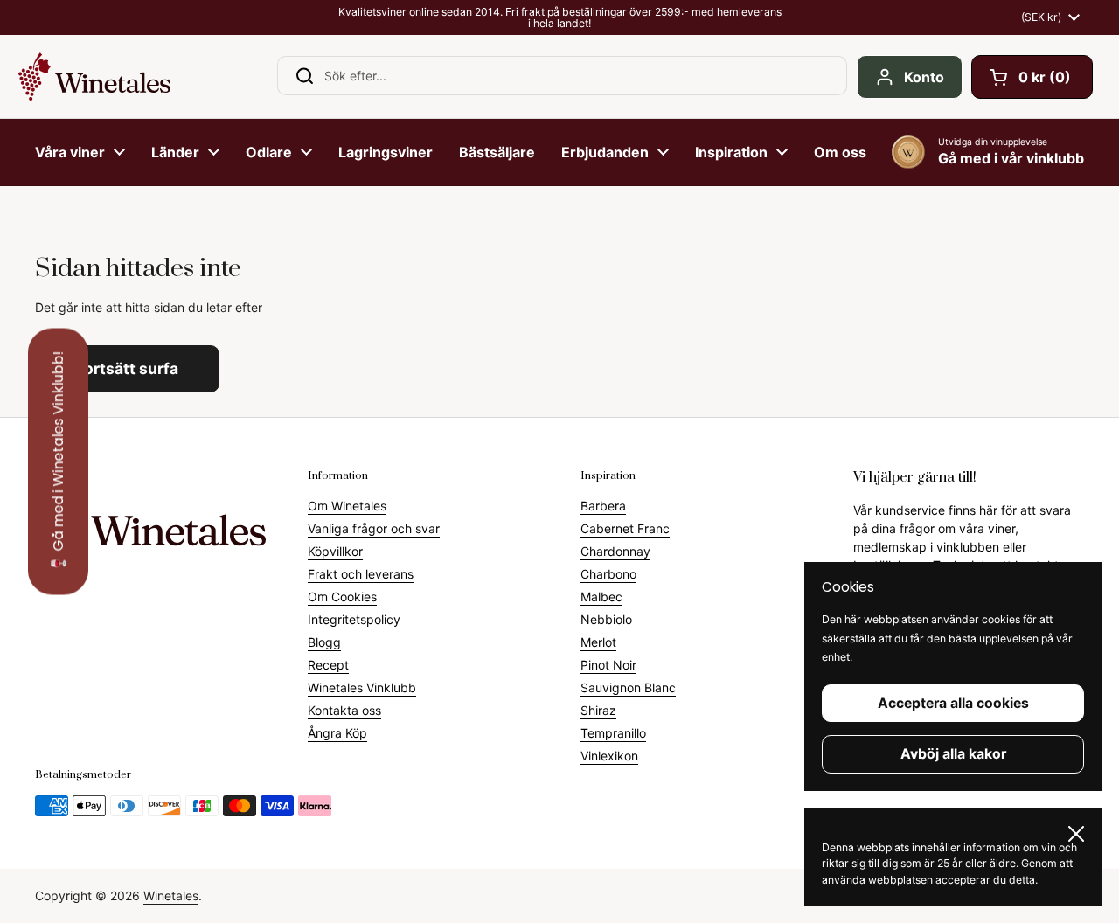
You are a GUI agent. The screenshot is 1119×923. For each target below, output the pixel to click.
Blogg (324, 642)
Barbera (603, 505)
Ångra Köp (337, 732)
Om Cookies (342, 596)
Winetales (170, 895)
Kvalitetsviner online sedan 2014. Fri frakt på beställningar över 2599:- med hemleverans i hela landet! (560, 18)
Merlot (598, 642)
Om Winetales (347, 505)
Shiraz (598, 710)
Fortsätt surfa (127, 368)
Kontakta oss (344, 710)
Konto (924, 77)
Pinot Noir (608, 664)
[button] (1032, 77)
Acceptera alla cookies (953, 703)
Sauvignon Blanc (628, 687)
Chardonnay (615, 551)
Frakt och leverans (361, 573)
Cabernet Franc (625, 528)
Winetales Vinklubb (362, 687)
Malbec (601, 596)
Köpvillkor (335, 551)
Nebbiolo (606, 619)
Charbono (608, 573)
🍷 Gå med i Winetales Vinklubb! (58, 462)
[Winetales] (94, 76)
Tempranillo (613, 732)
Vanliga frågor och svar (374, 528)
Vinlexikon (609, 755)
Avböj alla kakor (953, 754)
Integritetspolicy (354, 619)
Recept (328, 664)
